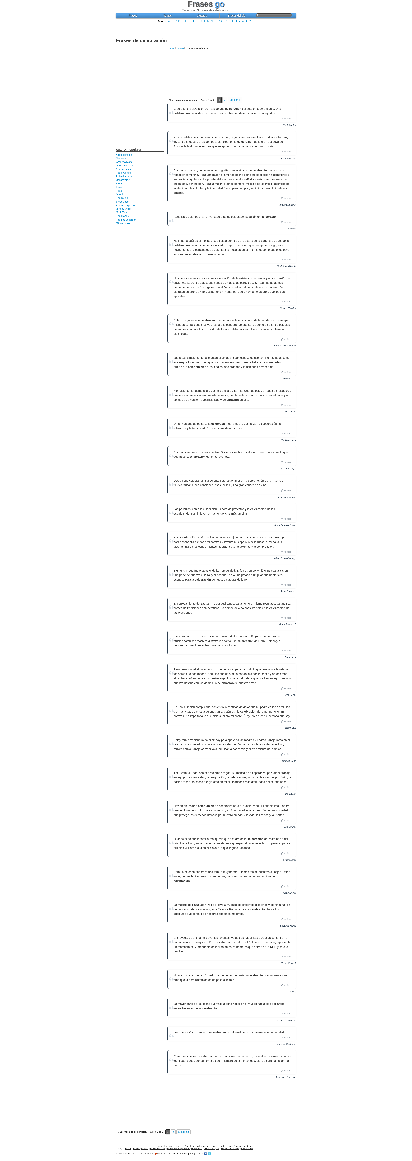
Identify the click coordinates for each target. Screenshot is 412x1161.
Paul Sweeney (288, 440)
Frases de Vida (218, 1146)
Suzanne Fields (288, 925)
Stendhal (121, 183)
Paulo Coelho (124, 172)
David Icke (290, 657)
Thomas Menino (287, 158)
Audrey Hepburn (125, 205)
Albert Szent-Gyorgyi (285, 558)
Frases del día (236, 15)
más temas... (249, 1146)
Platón (119, 187)
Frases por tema (140, 1148)
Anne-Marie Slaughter (284, 345)
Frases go (132, 1153)
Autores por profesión (192, 1148)
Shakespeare (123, 169)
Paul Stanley (289, 125)
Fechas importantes (230, 1148)
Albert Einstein (124, 154)
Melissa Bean (289, 760)
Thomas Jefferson (126, 219)
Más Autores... (124, 223)
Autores (202, 15)
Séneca (292, 228)
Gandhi (120, 194)
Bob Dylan (122, 198)
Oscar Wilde (123, 180)
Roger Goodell (288, 963)
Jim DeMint (290, 826)
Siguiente (234, 100)
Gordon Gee (289, 378)
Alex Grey (291, 694)
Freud (119, 190)
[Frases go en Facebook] (205, 1153)
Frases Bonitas (234, 1146)
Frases (133, 15)
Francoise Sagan (287, 497)
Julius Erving (289, 892)
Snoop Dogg (289, 859)
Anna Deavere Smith (285, 525)
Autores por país (211, 1148)
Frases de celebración (141, 40)
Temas (168, 15)
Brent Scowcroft (287, 624)
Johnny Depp (123, 208)
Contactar (175, 1153)
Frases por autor (157, 1148)
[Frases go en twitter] (209, 1153)
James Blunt (289, 411)
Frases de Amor (182, 1146)
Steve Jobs (122, 201)
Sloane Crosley (288, 308)
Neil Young (290, 991)
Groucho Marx (124, 162)
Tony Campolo (288, 591)
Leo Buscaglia (288, 468)
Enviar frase (247, 1148)
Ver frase (287, 119)
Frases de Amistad (200, 1146)
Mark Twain (122, 212)
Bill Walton (290, 793)
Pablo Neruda (124, 176)
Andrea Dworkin (287, 204)
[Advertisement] (206, 30)
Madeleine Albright (286, 266)
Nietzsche (121, 158)
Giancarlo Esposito (286, 1077)
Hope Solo (290, 727)
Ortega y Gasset (125, 165)
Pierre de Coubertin (286, 1044)
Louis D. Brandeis (286, 1020)
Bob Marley (122, 216)
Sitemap (185, 1153)
